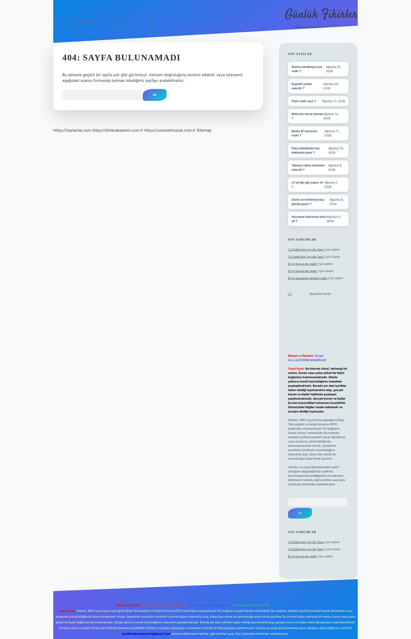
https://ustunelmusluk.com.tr (170, 130)
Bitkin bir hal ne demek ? (307, 116)
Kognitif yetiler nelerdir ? (302, 86)
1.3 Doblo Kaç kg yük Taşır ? (306, 249)
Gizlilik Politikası (83, 21)
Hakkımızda (129, 21)
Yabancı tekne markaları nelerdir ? (308, 167)
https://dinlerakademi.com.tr (117, 130)
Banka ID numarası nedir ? (304, 133)
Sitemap (204, 130)
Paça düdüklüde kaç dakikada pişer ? (306, 150)
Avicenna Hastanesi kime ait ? (309, 219)
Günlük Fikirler (321, 15)
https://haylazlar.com (72, 130)
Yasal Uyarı (107, 21)
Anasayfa (59, 21)
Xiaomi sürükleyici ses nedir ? (307, 69)
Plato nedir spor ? (304, 101)
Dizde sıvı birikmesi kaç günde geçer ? (308, 202)
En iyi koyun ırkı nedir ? (303, 264)
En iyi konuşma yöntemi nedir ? (308, 278)
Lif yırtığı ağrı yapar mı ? (307, 184)
